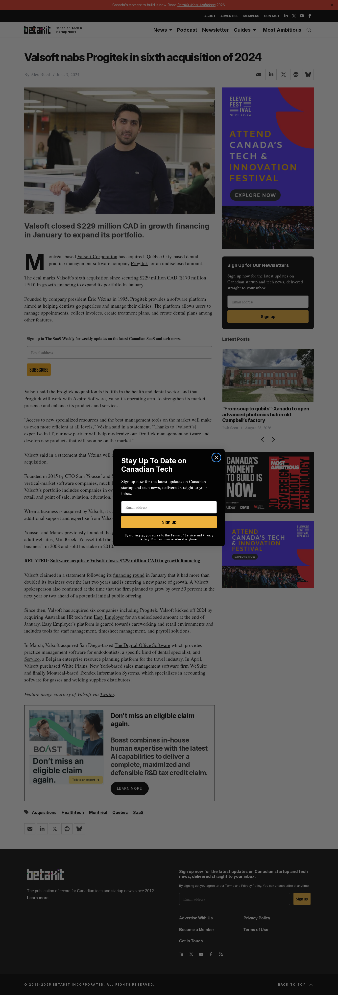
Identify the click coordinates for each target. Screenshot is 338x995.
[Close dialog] (216, 457)
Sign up (169, 522)
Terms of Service (183, 535)
